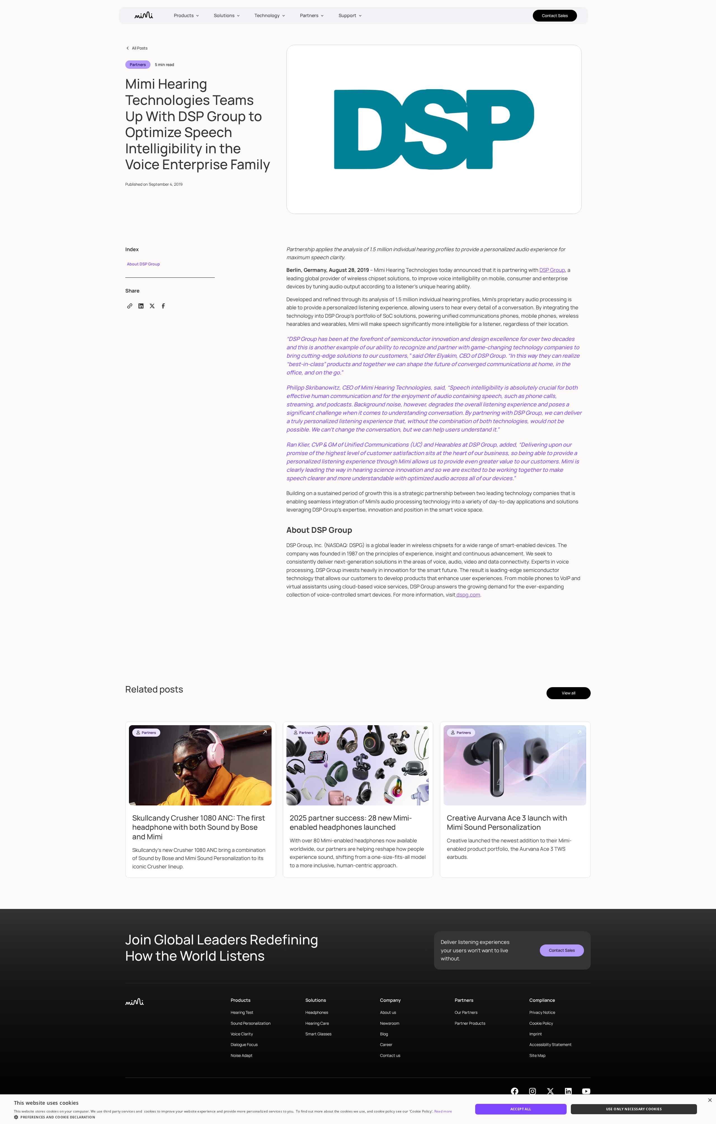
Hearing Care (317, 1023)
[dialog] (358, 1109)
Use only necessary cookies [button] (634, 1109)
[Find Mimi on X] (550, 1091)
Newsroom (389, 1023)
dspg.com (467, 594)
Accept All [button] (520, 1109)
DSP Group (552, 270)
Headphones (316, 1012)
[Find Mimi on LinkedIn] (568, 1091)
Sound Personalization (250, 1023)
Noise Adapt (242, 1055)
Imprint (535, 1033)
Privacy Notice (542, 1012)
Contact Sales (555, 15)
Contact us (390, 1055)
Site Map (537, 1055)
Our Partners (466, 1012)
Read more (443, 1111)
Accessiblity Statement (550, 1044)
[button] (186, 16)
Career (386, 1044)
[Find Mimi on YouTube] (586, 1091)
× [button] (710, 1100)
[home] (144, 15)
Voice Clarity (242, 1033)
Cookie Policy (541, 1023)
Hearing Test (242, 1012)
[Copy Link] (129, 306)
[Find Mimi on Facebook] (514, 1091)
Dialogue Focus (244, 1044)
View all (568, 693)
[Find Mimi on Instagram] (532, 1091)
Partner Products (470, 1023)
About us (388, 1012)
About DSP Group (143, 264)
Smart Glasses (318, 1033)
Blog (384, 1033)
